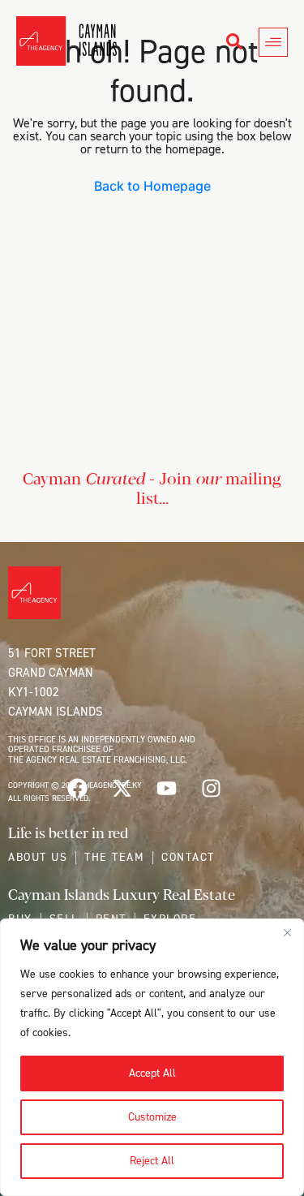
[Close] (287, 932)
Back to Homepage (152, 186)
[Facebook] (77, 788)
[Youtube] (166, 788)
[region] (152, 1057)
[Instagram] (211, 788)
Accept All (152, 1073)
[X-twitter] (121, 788)
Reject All (152, 1160)
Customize (152, 1117)
